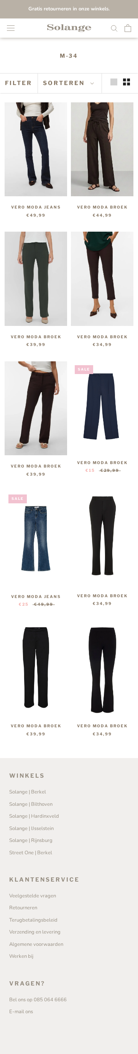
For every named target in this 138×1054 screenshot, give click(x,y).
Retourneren (23, 907)
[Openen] (11, 28)
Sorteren (65, 83)
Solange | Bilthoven (31, 804)
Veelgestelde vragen (32, 895)
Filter (18, 83)
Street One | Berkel (30, 852)
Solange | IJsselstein (31, 828)
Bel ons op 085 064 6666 (38, 999)
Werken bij (21, 956)
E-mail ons (21, 1011)
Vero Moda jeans (36, 207)
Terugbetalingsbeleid (33, 920)
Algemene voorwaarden (36, 944)
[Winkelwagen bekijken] (128, 28)
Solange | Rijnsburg (31, 840)
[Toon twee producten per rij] (126, 82)
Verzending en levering (35, 932)
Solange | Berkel (27, 791)
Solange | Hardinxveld (34, 816)
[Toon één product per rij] (113, 82)
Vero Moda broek (102, 207)
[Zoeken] (114, 28)
